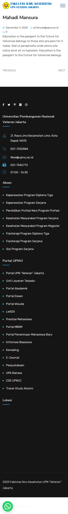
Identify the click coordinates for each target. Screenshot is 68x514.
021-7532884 (19, 149)
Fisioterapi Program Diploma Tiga (27, 233)
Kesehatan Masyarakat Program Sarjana (32, 218)
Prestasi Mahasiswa (19, 319)
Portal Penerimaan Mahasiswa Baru (29, 334)
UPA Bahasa (14, 373)
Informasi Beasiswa (19, 342)
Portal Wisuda (15, 304)
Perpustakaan (15, 365)
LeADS (10, 311)
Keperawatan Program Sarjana (26, 202)
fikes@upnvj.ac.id (21, 157)
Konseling (12, 350)
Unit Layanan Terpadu (20, 280)
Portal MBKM (14, 327)
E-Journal (12, 357)
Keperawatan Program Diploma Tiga (29, 195)
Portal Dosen (14, 296)
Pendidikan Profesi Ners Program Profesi (32, 210)
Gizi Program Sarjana (20, 249)
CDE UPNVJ (13, 380)
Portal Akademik (16, 288)
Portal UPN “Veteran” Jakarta (25, 273)
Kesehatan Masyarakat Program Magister (33, 226)
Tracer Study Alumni (19, 388)
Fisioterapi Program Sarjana (24, 241)
